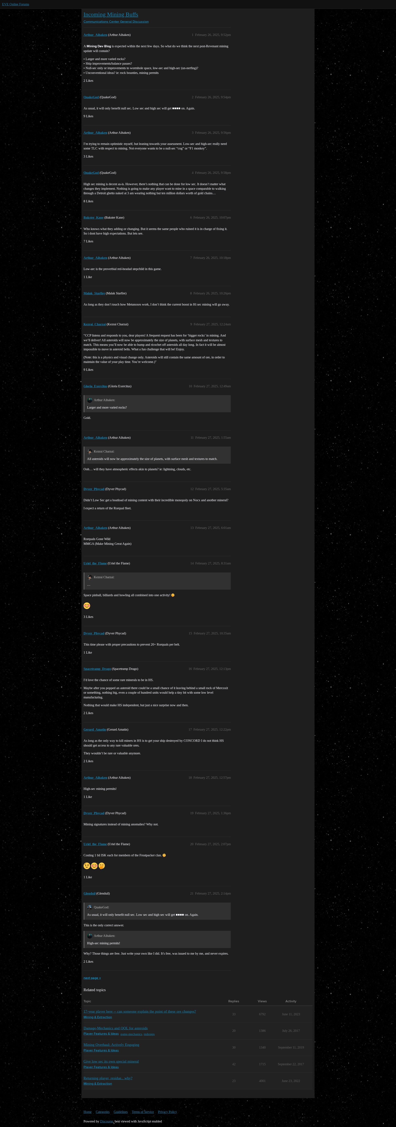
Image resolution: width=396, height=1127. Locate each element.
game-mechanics (131, 1034)
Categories (103, 1112)
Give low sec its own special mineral (111, 1061)
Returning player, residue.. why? (108, 1078)
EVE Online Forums (15, 4)
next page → (92, 978)
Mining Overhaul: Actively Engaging (111, 1045)
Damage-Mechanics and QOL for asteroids (116, 1028)
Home (88, 1112)
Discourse (106, 1121)
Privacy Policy (167, 1112)
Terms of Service (143, 1112)
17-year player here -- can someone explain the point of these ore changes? (140, 1011)
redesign (149, 1034)
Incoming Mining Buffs (111, 14)
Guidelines (121, 1112)
